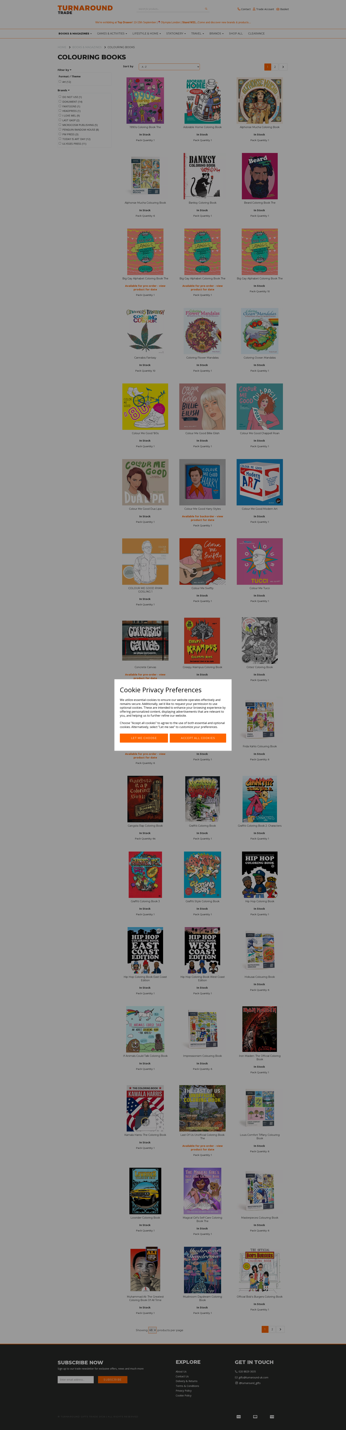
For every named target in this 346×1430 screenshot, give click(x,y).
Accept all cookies (198, 738)
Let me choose (144, 738)
